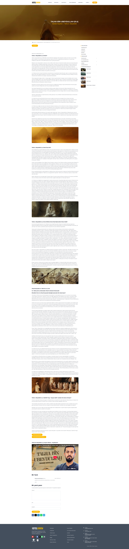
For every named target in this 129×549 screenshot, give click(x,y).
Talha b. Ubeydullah (70, 23)
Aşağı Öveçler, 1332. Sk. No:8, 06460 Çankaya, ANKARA (91, 542)
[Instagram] (35, 537)
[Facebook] (37, 537)
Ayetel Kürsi (88, 73)
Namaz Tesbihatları (71, 537)
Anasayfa (50, 2)
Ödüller (82, 52)
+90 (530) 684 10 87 (88, 531)
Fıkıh (68, 542)
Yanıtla (36, 482)
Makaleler (56, 2)
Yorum (33, 490)
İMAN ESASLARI (83, 58)
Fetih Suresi (88, 77)
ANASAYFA (34, 42)
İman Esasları (69, 528)
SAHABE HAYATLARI (84, 64)
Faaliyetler (64, 2)
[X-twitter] (40, 537)
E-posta (33, 506)
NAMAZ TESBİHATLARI (84, 61)
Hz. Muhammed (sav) (71, 530)
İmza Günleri (83, 54)
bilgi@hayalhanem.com (89, 528)
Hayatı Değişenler (72, 2)
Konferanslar (84, 47)
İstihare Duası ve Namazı (90, 85)
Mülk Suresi (88, 81)
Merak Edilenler (53, 542)
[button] (35, 46)
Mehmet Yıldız (53, 539)
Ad (32, 502)
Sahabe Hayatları (57, 23)
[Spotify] (42, 537)
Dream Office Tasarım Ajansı (92, 546)
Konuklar (83, 49)
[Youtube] (33, 537)
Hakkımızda (80, 2)
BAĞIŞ (95, 2)
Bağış (51, 537)
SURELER (82, 63)
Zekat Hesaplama (53, 535)
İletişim (87, 2)
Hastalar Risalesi (70, 539)
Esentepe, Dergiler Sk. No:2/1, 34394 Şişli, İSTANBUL (91, 538)
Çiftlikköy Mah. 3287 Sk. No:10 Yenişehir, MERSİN (90, 534)
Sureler (68, 532)
